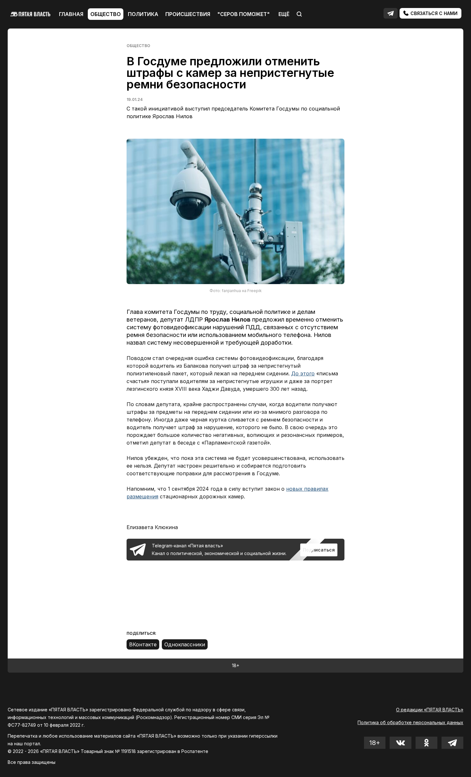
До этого (303, 373)
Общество (105, 14)
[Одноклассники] (185, 644)
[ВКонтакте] (143, 644)
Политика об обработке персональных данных (410, 722)
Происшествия (187, 14)
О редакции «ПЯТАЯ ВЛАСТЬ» (429, 709)
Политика (143, 14)
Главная (71, 14)
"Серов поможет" (243, 14)
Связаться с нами (433, 13)
